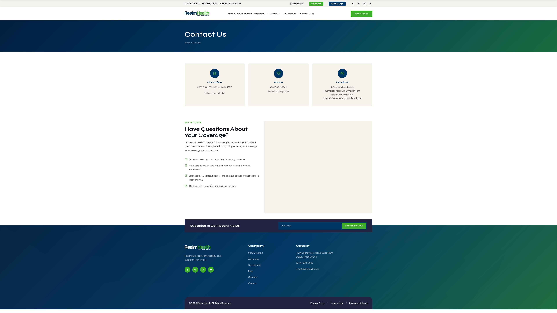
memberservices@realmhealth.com (342, 90)
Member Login (337, 3)
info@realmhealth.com (342, 87)
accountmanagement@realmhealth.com (342, 98)
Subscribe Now (354, 225)
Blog (312, 14)
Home (231, 14)
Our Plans (272, 14)
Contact (303, 14)
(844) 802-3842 (297, 4)
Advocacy (259, 14)
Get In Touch (361, 14)
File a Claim (316, 3)
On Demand (289, 14)
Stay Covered (244, 14)
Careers (252, 283)
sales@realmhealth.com (342, 94)
